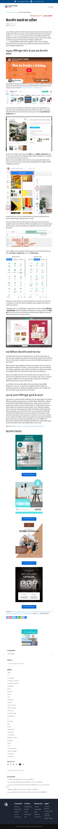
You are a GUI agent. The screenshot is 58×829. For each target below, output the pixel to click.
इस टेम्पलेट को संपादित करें (29, 474)
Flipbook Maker (14, 12)
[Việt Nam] (48, 16)
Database (10, 700)
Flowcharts (27, 814)
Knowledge (37, 809)
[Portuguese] (45, 16)
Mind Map (10, 721)
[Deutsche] (30, 16)
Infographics (11, 716)
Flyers (26, 812)
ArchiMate (10, 686)
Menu (52, 7)
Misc (8, 724)
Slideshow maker (12, 738)
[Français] (37, 16)
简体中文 (30, 614)
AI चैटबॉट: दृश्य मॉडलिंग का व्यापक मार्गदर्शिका (20, 779)
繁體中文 (37, 614)
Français (33, 612)
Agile (8, 673)
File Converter (11, 705)
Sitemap (36, 814)
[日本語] (42, 16)
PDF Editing (10, 735)
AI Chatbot (10, 678)
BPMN (9, 689)
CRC (8, 697)
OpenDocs (10, 732)
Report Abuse (48, 818)
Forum (16, 814)
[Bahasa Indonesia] (40, 16)
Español (24, 612)
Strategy (10, 740)
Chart (9, 694)
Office (9, 727)
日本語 (49, 612)
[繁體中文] (51, 16)
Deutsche (14, 612)
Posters (26, 809)
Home (7, 12)
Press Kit (16, 812)
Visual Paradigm (12, 751)
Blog (35, 812)
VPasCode (10, 756)
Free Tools (37, 817)
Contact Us (17, 817)
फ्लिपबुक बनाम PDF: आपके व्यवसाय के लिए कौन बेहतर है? (27, 426)
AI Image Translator (13, 681)
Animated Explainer (13, 683)
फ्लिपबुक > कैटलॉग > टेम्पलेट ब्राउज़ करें (31, 88)
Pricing (36, 807)
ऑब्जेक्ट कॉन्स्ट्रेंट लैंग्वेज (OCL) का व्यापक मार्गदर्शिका (22, 790)
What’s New (17, 809)
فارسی (29, 612)
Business (9, 691)
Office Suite (10, 729)
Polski (7, 614)
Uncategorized (11, 748)
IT (7, 719)
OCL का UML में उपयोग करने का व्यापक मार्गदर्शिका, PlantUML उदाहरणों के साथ (27, 786)
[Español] (34, 16)
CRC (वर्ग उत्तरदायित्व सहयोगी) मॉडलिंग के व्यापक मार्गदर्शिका (24, 782)
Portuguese (13, 614)
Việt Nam (24, 614)
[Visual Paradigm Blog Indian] (11, 7)
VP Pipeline (10, 754)
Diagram (10, 702)
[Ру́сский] (46, 16)
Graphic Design (12, 713)
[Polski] (43, 16)
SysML (9, 743)
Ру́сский (19, 614)
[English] (32, 16)
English (19, 612)
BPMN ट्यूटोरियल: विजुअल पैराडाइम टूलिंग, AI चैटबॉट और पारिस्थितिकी (27, 792)
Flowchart (10, 710)
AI (8, 675)
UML (8, 746)
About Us (17, 807)
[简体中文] (50, 16)
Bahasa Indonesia (42, 612)
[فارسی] (35, 16)
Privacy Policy (48, 811)
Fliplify (12, 36)
